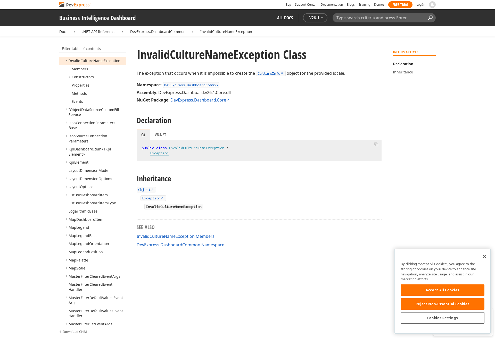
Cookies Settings (442, 318)
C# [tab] (143, 135)
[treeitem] (94, 60)
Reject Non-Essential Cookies (442, 304)
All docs (285, 18)
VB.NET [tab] (160, 135)
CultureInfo (269, 73)
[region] (442, 291)
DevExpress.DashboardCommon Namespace (180, 245)
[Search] (430, 17)
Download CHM (75, 331)
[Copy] (376, 144)
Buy (288, 4)
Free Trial (400, 4)
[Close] (484, 256)
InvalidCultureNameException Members (175, 236)
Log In (420, 4)
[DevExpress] (75, 5)
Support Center (306, 4)
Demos (379, 4)
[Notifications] (432, 4)
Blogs (351, 4)
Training (364, 4)
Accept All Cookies (442, 290)
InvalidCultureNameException (226, 31)
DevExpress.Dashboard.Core (198, 100)
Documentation (332, 4)
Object (144, 189)
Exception (159, 153)
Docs (63, 31)
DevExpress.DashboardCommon (158, 31)
